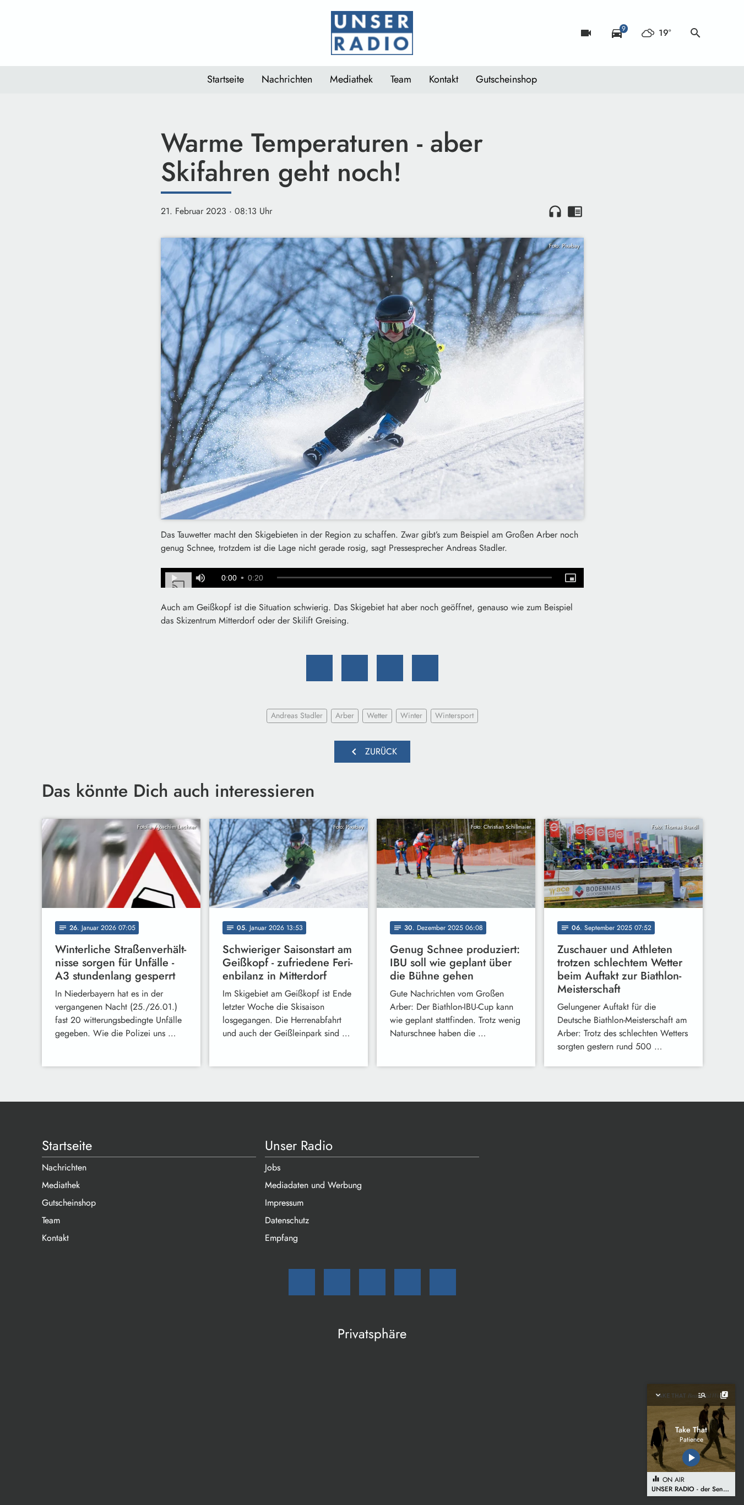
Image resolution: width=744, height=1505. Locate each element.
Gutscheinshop (506, 79)
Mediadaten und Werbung (313, 1185)
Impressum (284, 1202)
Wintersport (454, 715)
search (695, 33)
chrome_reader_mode (575, 211)
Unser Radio (299, 1145)
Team (400, 79)
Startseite (225, 79)
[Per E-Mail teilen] (425, 668)
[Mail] (53, 33)
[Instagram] (97, 33)
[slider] (414, 578)
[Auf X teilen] (354, 668)
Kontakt (443, 79)
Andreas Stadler (297, 715)
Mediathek (351, 79)
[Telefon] (119, 33)
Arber (344, 715)
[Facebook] (75, 33)
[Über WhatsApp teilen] (390, 668)
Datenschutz (287, 1220)
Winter (411, 715)
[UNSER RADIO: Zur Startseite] (372, 33)
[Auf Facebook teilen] (319, 668)
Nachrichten (287, 79)
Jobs (272, 1167)
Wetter (377, 715)
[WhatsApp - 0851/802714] (141, 33)
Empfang (281, 1238)
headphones (555, 211)
